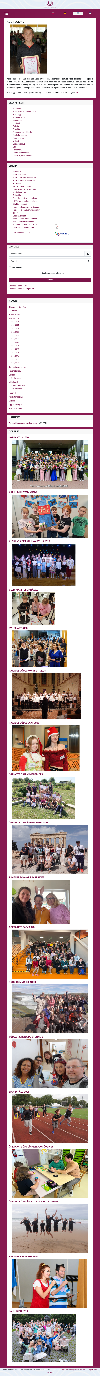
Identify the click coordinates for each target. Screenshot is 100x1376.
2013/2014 (15, 363)
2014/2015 (15, 359)
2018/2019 (15, 349)
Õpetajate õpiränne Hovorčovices (31, 1146)
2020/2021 (15, 339)
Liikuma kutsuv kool (21, 233)
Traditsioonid (14, 314)
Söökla (12, 375)
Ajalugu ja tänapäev (17, 307)
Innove (16, 213)
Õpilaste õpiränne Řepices (26, 774)
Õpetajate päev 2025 (22, 927)
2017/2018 (15, 352)
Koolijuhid (14, 310)
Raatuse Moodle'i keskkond (24, 177)
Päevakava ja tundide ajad (24, 111)
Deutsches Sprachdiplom (23, 227)
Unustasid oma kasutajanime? (22, 289)
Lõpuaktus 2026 (19, 437)
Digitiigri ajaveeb (20, 204)
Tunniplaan (18, 108)
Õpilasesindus (19, 144)
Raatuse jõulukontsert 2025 (27, 670)
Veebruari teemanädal (23, 589)
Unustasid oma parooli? (19, 286)
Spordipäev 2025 (19, 1091)
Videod (12, 401)
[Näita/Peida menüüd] (6, 14)
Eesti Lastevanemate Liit (23, 222)
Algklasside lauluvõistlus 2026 (29, 541)
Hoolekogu (17, 150)
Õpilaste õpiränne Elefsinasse (28, 822)
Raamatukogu (15, 371)
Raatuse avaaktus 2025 (23, 1256)
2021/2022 (15, 335)
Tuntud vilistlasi (16, 389)
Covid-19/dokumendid (22, 155)
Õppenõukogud (15, 405)
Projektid (16, 129)
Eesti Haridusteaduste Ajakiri (25, 198)
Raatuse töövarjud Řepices (26, 877)
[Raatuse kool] (50, 4)
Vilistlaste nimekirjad (18, 385)
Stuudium (17, 172)
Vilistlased (13, 382)
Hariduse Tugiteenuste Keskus (26, 207)
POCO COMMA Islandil (22, 982)
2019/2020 (15, 342)
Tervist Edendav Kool (18, 367)
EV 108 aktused (18, 628)
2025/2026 (15, 322)
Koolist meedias (16, 397)
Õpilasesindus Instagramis (24, 189)
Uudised (16, 123)
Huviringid (17, 120)
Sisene (50, 280)
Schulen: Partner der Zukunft (25, 224)
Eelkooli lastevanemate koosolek (23, 423)
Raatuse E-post (19, 174)
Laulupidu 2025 (18, 1311)
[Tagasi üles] (95, 1371)
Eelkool (16, 147)
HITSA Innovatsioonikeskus (24, 201)
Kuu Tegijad (18, 114)
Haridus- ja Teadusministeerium (26, 210)
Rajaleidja (17, 195)
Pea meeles (17, 267)
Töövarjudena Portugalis (26, 1036)
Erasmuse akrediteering (23, 132)
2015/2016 (15, 346)
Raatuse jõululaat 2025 (24, 722)
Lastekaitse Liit (19, 216)
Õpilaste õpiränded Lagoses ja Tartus (33, 1201)
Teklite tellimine (15, 408)
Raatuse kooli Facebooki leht (25, 180)
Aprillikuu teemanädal (24, 492)
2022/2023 (15, 332)
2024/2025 (15, 325)
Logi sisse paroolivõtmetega (53, 273)
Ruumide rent (18, 138)
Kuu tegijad (14, 318)
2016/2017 (15, 356)
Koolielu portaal (19, 192)
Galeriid (16, 126)
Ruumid (12, 393)
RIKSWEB (17, 183)
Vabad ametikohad (21, 153)
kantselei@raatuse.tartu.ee (75, 1370)
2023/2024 (15, 328)
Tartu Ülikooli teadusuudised (25, 219)
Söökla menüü (16, 378)
